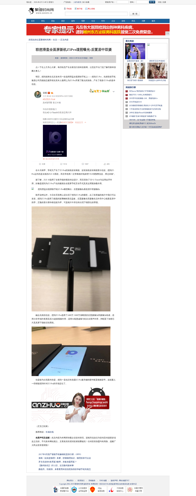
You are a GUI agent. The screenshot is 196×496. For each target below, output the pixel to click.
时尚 (103, 21)
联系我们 (81, 481)
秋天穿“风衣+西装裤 (135, 80)
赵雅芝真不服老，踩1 (135, 61)
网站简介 (70, 481)
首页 (33, 21)
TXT (127, 481)
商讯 (133, 21)
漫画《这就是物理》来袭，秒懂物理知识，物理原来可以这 (65, 458)
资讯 (43, 21)
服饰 (73, 21)
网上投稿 (91, 9)
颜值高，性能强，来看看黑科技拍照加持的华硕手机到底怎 (65, 469)
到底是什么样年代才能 (157, 80)
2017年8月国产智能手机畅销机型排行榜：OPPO (60, 454)
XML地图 (103, 481)
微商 (153, 21)
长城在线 (50, 432)
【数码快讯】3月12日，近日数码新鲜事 (56, 465)
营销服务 (92, 481)
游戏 (123, 21)
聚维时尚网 (46, 40)
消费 (143, 21)
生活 (93, 21)
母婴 (83, 21)
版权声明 (114, 481)
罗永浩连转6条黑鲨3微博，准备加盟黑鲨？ (58, 462)
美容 (63, 21)
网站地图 (122, 481)
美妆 (53, 21)
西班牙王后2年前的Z (157, 61)
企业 (113, 21)
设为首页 (77, 2)
